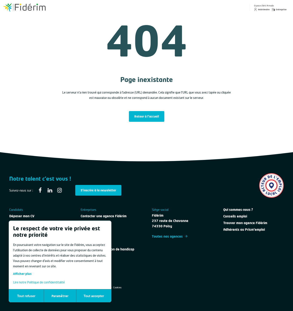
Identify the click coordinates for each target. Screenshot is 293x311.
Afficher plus (22, 274)
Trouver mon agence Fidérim (245, 223)
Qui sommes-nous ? (238, 209)
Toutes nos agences (167, 236)
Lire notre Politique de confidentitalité (39, 282)
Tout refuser (26, 296)
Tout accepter (94, 296)
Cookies (117, 287)
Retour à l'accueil (146, 116)
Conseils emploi (235, 216)
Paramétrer (59, 296)
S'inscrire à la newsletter (98, 190)
